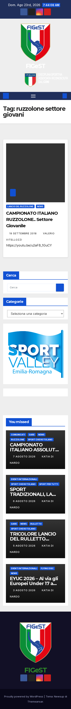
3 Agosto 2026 (24, 590)
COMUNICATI (18, 434)
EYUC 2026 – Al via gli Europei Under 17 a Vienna (34, 583)
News (40, 206)
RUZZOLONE (17, 439)
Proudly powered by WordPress (24, 696)
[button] (59, 96)
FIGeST (35, 66)
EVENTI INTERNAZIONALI (24, 479)
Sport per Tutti (48, 484)
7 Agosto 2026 (24, 456)
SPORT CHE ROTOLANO (40, 439)
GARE (32, 434)
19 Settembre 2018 (23, 233)
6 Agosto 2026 (24, 501)
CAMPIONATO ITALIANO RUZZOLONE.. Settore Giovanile (32, 219)
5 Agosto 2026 (24, 545)
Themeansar (35, 701)
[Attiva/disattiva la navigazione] (33, 96)
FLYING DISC (47, 568)
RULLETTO (36, 524)
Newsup (59, 696)
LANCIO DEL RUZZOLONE (20, 206)
